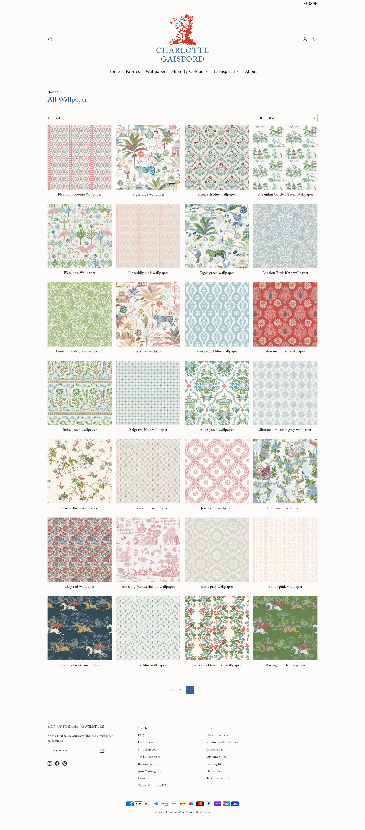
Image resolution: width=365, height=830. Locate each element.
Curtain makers (217, 735)
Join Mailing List (150, 771)
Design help (215, 771)
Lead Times (146, 742)
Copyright (213, 764)
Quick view (79, 184)
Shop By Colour (187, 71)
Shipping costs (148, 749)
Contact (144, 778)
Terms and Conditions (222, 778)
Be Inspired (224, 71)
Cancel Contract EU (152, 785)
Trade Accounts (149, 756)
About (251, 71)
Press (209, 728)
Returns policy (148, 764)
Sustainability (216, 756)
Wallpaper (156, 71)
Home (114, 71)
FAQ (141, 735)
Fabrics (133, 71)
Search (142, 728)
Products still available (222, 742)
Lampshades (214, 749)
